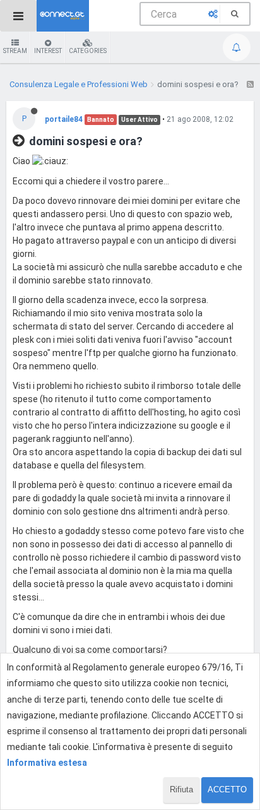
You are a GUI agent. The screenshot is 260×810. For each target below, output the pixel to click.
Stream (15, 50)
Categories (88, 50)
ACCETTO (227, 789)
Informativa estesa (47, 763)
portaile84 (64, 119)
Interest (48, 50)
